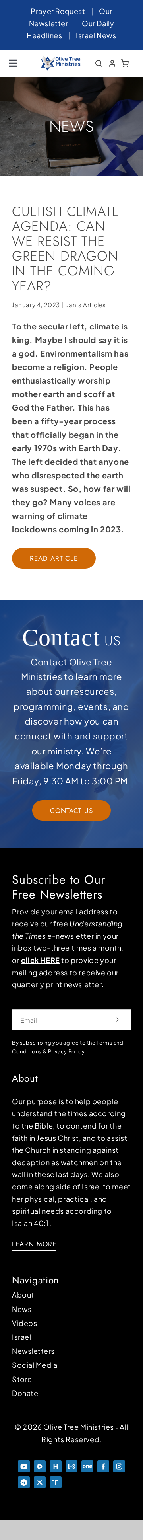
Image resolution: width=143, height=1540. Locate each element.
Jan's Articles (86, 304)
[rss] (71, 1480)
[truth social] (56, 1480)
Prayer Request (58, 11)
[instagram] (119, 1464)
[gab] (119, 1480)
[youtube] (24, 1464)
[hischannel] (56, 1464)
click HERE (40, 960)
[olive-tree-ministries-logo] (61, 59)
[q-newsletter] (87, 1480)
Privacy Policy (66, 1051)
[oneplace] (87, 1464)
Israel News (96, 35)
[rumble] (40, 1464)
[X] (40, 1480)
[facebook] (103, 1464)
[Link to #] (99, 63)
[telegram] (24, 1480)
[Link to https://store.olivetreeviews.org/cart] (125, 63)
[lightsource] (71, 1464)
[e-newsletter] (103, 1480)
